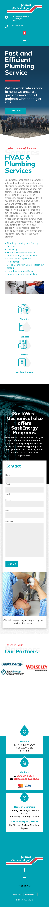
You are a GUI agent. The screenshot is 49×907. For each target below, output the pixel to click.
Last (7, 494)
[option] (12, 668)
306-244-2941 (16, 26)
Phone (8, 500)
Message (9, 521)
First (7, 484)
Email (7, 511)
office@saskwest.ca (26, 778)
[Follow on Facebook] (24, 33)
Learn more (15, 110)
